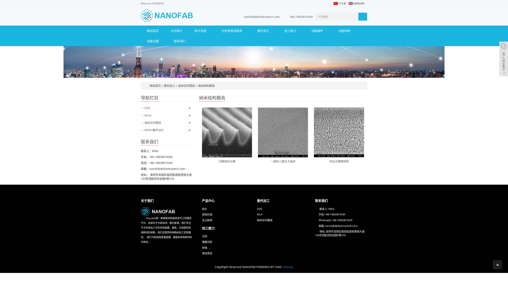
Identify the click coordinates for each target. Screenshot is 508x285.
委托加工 (263, 31)
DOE (147, 108)
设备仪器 (153, 41)
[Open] (503, 59)
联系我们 (180, 41)
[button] (208, 31)
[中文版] (339, 3)
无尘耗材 (207, 220)
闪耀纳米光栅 (227, 161)
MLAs (148, 115)
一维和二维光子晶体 (282, 161)
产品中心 (208, 201)
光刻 (204, 236)
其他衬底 (207, 214)
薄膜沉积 (207, 242)
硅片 (204, 209)
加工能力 (290, 31)
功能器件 (317, 31)
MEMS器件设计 (154, 130)
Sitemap (287, 267)
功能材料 (344, 31)
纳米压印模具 (186, 85)
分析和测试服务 (232, 31)
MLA (259, 214)
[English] (356, 3)
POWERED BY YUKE (269, 267)
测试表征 (207, 253)
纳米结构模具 (206, 85)
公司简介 (177, 31)
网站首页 (153, 31)
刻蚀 (204, 247)
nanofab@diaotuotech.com (262, 17)
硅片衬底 (200, 31)
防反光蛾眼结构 (339, 161)
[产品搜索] (362, 17)
